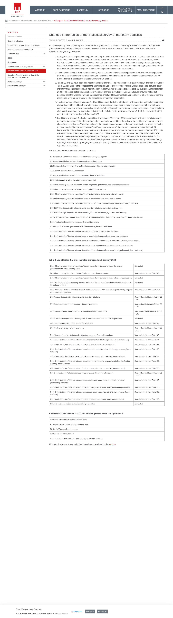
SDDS (10, 58)
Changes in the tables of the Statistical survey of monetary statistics (81, 21)
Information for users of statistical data (36, 21)
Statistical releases (15, 41)
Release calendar (15, 37)
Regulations (12, 62)
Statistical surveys (15, 81)
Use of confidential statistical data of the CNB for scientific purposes (23, 76)
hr (162, 8)
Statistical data (13, 54)
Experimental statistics (17, 86)
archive (112, 444)
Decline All (102, 611)
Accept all (90, 611)
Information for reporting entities (20, 66)
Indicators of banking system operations (24, 45)
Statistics (14, 21)
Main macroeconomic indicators (20, 50)
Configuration (76, 611)
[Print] (163, 40)
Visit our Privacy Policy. (57, 613)
